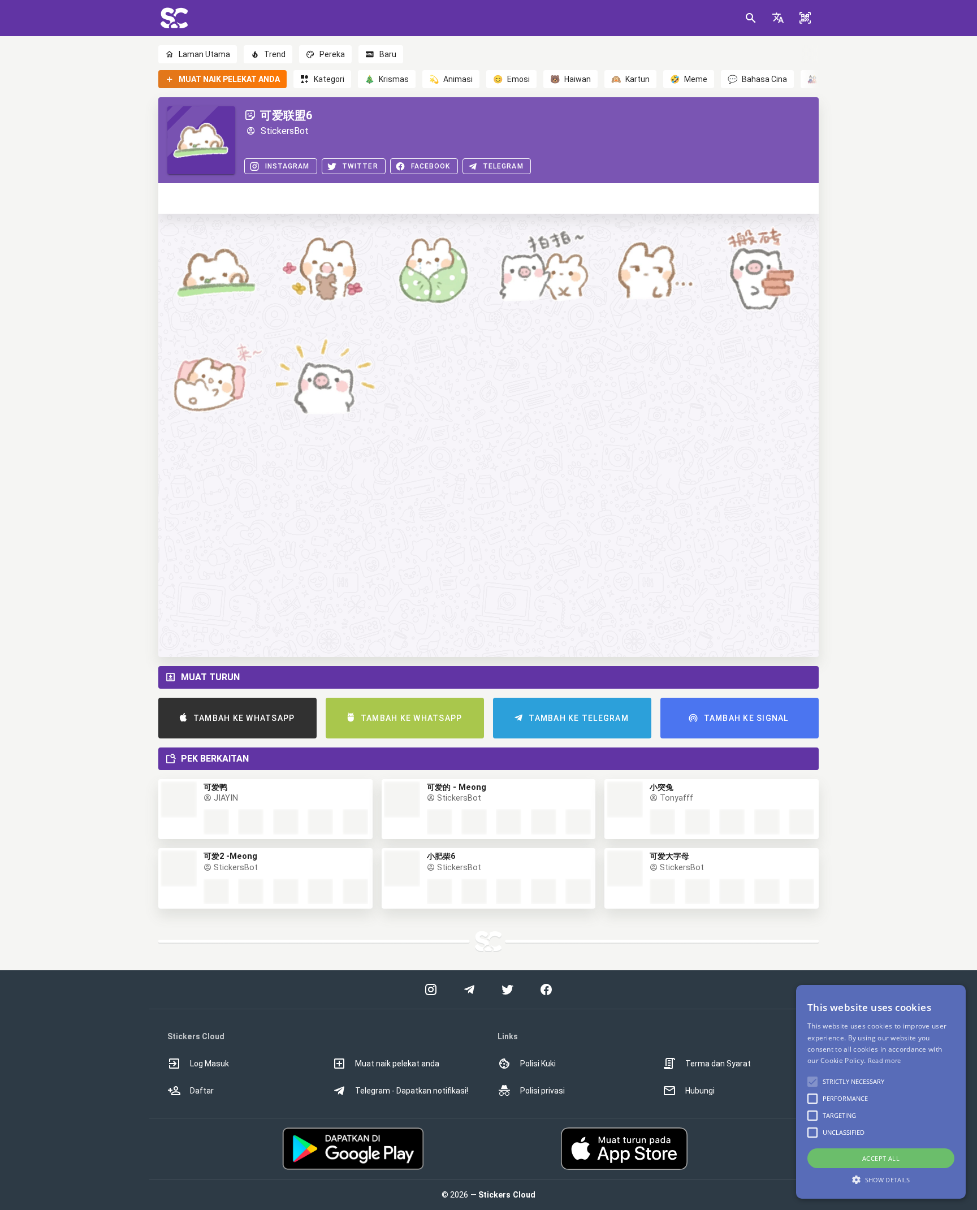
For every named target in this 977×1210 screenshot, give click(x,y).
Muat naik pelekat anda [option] (397, 1063)
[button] (778, 18)
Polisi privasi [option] (542, 1090)
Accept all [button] (881, 1158)
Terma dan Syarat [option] (718, 1063)
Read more (884, 1060)
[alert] (881, 1092)
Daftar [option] (202, 1090)
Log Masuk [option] (209, 1063)
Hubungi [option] (700, 1090)
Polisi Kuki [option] (538, 1063)
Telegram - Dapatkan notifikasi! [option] (411, 1090)
